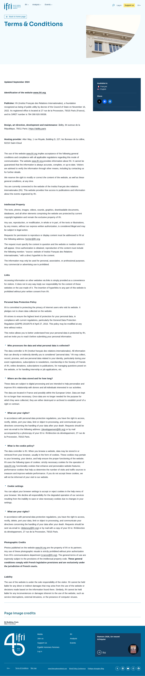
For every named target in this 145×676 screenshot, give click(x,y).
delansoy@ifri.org (30, 528)
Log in (119, 5)
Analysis (35, 5)
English (103, 89)
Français (103, 86)
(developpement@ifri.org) (53, 429)
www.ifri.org (31, 153)
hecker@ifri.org (32, 239)
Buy (104, 652)
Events (48, 5)
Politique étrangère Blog (96, 668)
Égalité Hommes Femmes (48, 647)
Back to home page (17, 17)
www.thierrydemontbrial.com (57, 668)
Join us (40, 639)
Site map (34, 668)
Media (40, 634)
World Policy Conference (77, 668)
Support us (129, 5)
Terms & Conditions (21, 668)
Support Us (42, 643)
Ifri (26, 5)
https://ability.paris (37, 128)
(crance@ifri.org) (49, 555)
